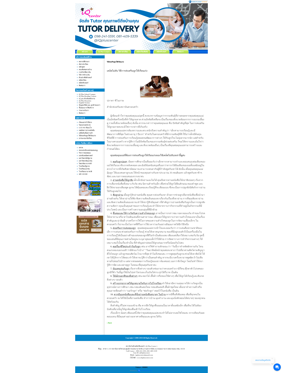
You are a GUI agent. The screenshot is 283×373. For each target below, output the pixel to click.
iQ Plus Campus (104, 52)
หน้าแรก (85, 52)
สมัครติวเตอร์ (161, 52)
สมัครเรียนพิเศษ (142, 52)
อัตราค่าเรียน (123, 52)
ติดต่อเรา (180, 52)
